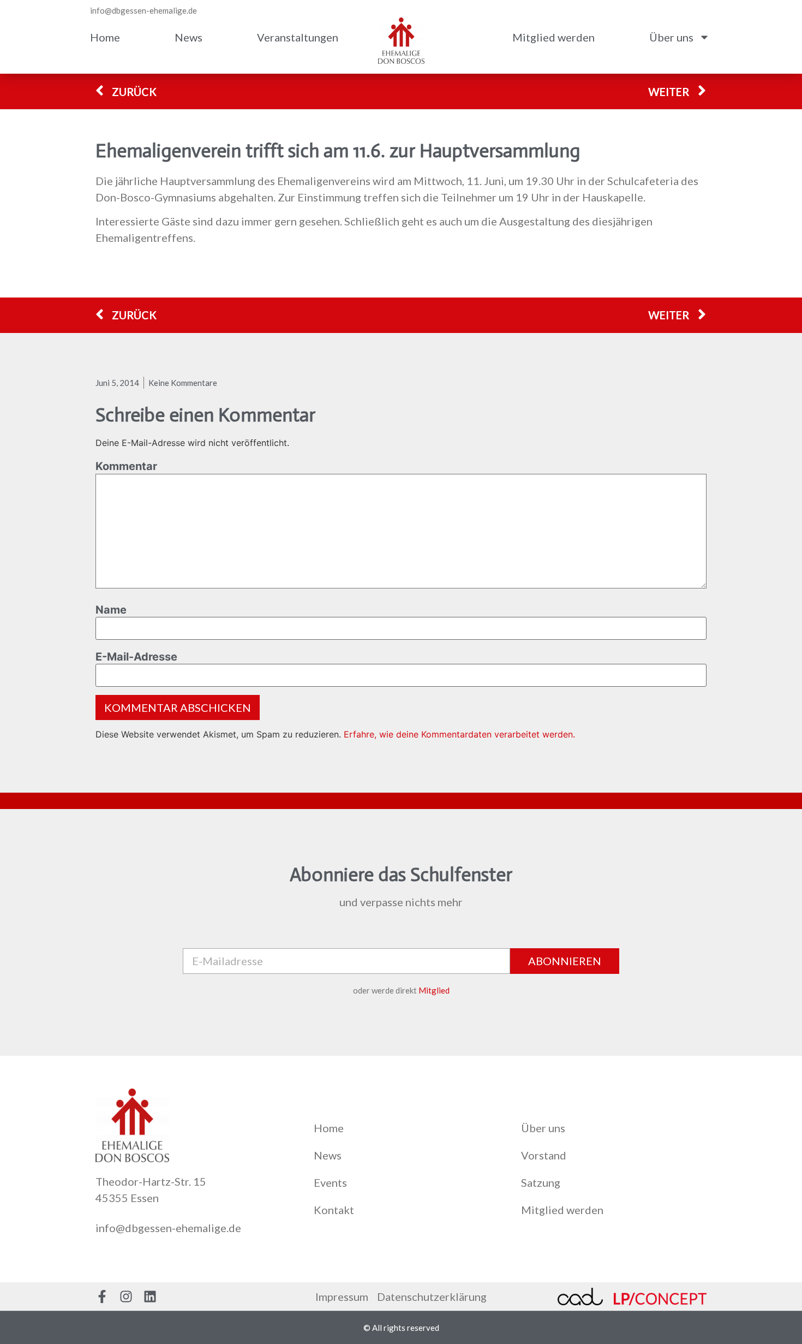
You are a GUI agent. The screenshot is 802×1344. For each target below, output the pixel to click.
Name (111, 609)
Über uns (671, 37)
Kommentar (126, 466)
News (188, 37)
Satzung (540, 1182)
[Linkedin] (150, 1296)
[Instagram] (126, 1296)
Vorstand (543, 1155)
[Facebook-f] (102, 1296)
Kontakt (334, 1209)
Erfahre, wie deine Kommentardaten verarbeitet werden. (459, 734)
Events (330, 1182)
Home (105, 37)
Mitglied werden (553, 37)
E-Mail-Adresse (136, 656)
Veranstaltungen (297, 37)
